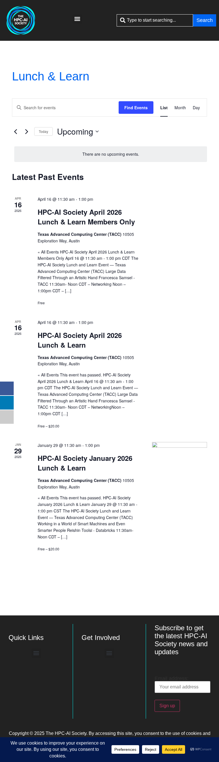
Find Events (136, 107)
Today (43, 131)
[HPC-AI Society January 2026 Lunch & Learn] (179, 469)
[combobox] (155, 20)
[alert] (110, 154)
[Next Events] (26, 131)
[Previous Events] (15, 131)
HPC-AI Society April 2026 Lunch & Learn (80, 340)
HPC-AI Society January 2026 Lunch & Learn (85, 463)
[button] (77, 19)
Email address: (171, 678)
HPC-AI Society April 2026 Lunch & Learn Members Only (86, 216)
